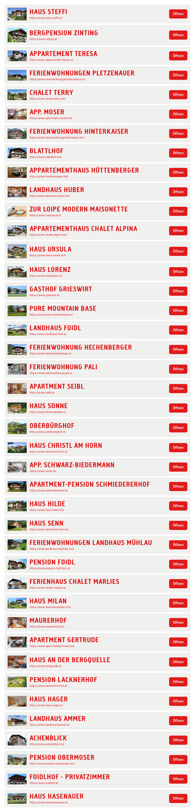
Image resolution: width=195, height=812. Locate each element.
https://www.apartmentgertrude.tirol (52, 646)
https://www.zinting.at (43, 39)
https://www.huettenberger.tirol (49, 176)
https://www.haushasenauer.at (49, 802)
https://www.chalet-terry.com (47, 98)
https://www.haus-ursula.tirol (48, 255)
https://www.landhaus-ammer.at (49, 724)
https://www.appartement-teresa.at (51, 59)
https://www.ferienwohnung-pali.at (51, 373)
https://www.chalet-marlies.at (48, 587)
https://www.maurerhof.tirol (47, 626)
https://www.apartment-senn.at (49, 529)
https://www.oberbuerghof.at (48, 431)
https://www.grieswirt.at (45, 295)
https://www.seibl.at (42, 392)
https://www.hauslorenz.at (46, 275)
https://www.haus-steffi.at (46, 17)
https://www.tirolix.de (43, 471)
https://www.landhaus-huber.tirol (50, 195)
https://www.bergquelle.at (46, 666)
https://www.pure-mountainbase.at (51, 314)
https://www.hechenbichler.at (48, 412)
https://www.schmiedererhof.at (49, 490)
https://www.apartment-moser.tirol (51, 118)
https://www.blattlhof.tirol (46, 157)
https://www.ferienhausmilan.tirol (50, 607)
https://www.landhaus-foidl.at (48, 334)
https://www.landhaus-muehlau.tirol (52, 548)
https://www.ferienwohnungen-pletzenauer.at (57, 79)
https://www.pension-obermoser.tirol (52, 763)
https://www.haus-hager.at (46, 705)
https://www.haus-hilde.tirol (47, 509)
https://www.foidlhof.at (44, 783)
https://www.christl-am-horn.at (49, 451)
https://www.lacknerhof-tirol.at (48, 685)
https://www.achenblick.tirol (47, 744)
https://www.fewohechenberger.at (50, 353)
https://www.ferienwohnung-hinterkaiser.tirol (57, 137)
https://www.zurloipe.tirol (45, 215)
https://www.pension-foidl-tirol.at (50, 568)
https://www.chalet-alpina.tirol (48, 234)
